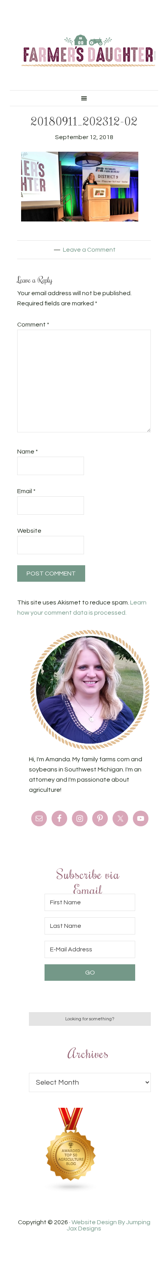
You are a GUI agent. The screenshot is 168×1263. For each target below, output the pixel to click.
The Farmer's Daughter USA (88, 51)
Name (27, 451)
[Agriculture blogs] (71, 1190)
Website (29, 531)
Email (26, 491)
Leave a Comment (89, 250)
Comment (33, 324)
